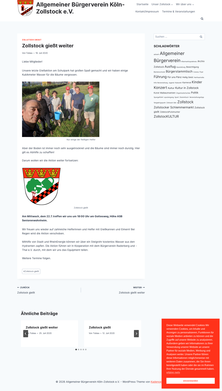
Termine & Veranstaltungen (178, 11)
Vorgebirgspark (160, 103)
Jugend (171, 83)
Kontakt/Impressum (147, 11)
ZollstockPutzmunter (170, 112)
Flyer (201, 72)
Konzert (160, 87)
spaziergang (169, 97)
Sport (177, 97)
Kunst (156, 93)
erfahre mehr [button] (173, 372)
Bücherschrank (159, 72)
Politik (194, 92)
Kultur (171, 88)
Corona (196, 72)
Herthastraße (199, 77)
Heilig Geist (187, 77)
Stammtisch (184, 97)
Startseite (142, 4)
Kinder (197, 82)
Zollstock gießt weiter (132, 290)
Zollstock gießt (32, 40)
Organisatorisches (183, 93)
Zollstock (185, 102)
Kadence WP (158, 381)
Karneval (186, 82)
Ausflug (170, 66)
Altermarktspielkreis (189, 62)
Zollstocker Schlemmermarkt (174, 107)
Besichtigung (192, 67)
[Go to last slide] (25, 333)
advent (156, 54)
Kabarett (178, 83)
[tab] (76, 349)
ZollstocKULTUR (166, 116)
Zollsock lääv (171, 103)
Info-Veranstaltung (161, 83)
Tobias (29, 53)
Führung (160, 77)
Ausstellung (180, 67)
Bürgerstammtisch (179, 71)
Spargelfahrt (158, 97)
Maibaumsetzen (167, 93)
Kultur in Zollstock (187, 87)
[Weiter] (136, 333)
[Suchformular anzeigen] (202, 18)
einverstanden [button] (190, 380)
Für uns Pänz (174, 77)
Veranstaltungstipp (196, 97)
